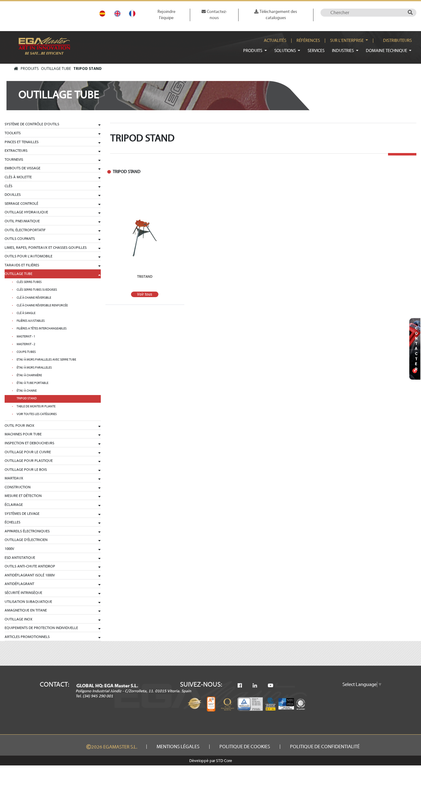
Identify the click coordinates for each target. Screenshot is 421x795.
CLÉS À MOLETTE (18, 177)
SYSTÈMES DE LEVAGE (22, 513)
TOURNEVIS (14, 159)
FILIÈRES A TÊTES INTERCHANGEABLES (42, 328)
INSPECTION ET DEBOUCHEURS (29, 443)
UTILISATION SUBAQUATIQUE (28, 601)
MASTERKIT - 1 (26, 336)
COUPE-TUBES (26, 352)
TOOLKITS (13, 133)
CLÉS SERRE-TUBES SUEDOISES (37, 290)
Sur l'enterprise (347, 40)
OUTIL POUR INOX (19, 425)
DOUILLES (13, 194)
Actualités (275, 40)
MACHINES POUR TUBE (23, 434)
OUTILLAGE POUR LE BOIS (26, 469)
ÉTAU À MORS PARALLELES (34, 367)
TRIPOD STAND (87, 68)
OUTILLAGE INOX (18, 619)
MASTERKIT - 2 (26, 344)
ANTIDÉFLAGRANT (19, 584)
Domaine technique (387, 50)
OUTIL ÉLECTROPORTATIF (25, 230)
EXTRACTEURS (16, 150)
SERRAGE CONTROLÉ (21, 203)
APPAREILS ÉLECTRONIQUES (27, 531)
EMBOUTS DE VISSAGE (22, 168)
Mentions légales (178, 747)
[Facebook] (240, 685)
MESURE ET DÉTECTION (23, 496)
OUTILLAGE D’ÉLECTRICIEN (26, 540)
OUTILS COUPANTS (20, 238)
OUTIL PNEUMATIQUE (22, 221)
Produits (253, 50)
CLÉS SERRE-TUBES (29, 282)
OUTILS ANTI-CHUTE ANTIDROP (30, 566)
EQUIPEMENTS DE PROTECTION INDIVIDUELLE (41, 628)
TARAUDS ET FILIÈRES (22, 265)
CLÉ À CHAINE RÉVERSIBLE (34, 298)
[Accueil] (16, 68)
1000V (9, 549)
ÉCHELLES (12, 522)
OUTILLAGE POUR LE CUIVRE (28, 452)
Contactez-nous (216, 14)
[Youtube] (270, 685)
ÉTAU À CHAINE (27, 391)
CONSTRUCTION (18, 487)
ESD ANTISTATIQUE (20, 557)
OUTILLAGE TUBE (56, 68)
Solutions (285, 50)
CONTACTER (416, 348)
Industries (343, 50)
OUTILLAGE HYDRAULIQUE (26, 212)
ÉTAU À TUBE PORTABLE (32, 383)
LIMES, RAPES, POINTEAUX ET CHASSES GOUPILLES (46, 247)
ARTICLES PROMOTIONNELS (27, 637)
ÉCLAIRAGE (14, 504)
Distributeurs (397, 40)
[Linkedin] (255, 685)
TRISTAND (145, 277)
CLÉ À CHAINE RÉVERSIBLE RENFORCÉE (42, 305)
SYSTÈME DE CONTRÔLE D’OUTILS (32, 124)
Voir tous (144, 294)
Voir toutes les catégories (37, 414)
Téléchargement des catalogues (278, 14)
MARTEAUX (14, 478)
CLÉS (8, 186)
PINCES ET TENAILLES (22, 142)
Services (316, 50)
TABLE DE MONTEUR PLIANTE (36, 406)
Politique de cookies (244, 747)
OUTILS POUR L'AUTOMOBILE (28, 256)
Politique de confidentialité (325, 747)
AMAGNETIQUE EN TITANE (26, 610)
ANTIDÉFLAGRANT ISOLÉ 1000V (30, 575)
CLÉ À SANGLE (26, 313)
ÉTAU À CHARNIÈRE (29, 375)
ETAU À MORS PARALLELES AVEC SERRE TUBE (46, 359)
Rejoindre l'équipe (166, 14)
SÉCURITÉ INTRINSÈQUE (23, 593)
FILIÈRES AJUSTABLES (31, 321)
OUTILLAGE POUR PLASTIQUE (29, 460)
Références (308, 40)
